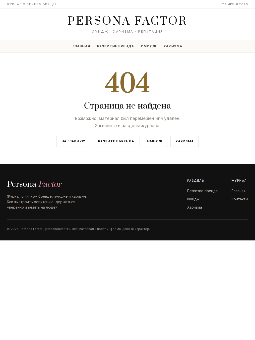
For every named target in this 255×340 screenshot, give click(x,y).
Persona (127, 21)
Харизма (173, 46)
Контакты (240, 199)
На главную (73, 141)
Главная (81, 46)
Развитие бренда (115, 46)
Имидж (149, 46)
